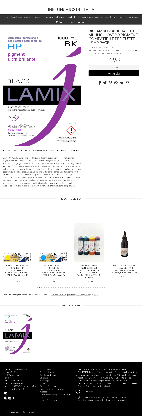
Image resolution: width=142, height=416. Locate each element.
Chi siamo (60, 17)
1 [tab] (37, 287)
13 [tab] (65, 287)
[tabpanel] (17, 243)
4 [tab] (44, 287)
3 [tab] (42, 287)
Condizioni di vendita (49, 375)
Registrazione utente (20, 17)
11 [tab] (60, 287)
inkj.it (96, 294)
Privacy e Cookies (47, 372)
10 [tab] (58, 287)
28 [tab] (100, 287)
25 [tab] (93, 287)
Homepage (44, 380)
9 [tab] (56, 287)
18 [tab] (77, 287)
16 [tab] (72, 287)
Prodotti (36, 17)
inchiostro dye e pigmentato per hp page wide (70, 294)
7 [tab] (51, 287)
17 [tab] (74, 287)
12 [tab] (63, 287)
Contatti (49, 17)
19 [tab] (79, 287)
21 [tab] (84, 287)
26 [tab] (95, 287)
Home (5, 17)
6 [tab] (49, 287)
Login (72, 22)
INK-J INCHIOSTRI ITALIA (71, 9)
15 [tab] (70, 287)
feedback (71, 17)
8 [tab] (53, 287)
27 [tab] (98, 287)
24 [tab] (91, 287)
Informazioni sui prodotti (128, 17)
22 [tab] (86, 287)
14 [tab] (67, 287)
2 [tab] (39, 287)
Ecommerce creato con (19, 412)
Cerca (83, 22)
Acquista (114, 73)
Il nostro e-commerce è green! (52, 389)
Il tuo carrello (45, 369)
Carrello (62, 22)
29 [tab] (102, 287)
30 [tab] (105, 287)
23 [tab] (88, 287)
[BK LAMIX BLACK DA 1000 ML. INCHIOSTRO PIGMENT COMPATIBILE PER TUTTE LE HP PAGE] (42, 87)
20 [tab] (81, 287)
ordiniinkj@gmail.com (13, 383)
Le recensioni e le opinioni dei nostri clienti (96, 17)
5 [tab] (46, 287)
